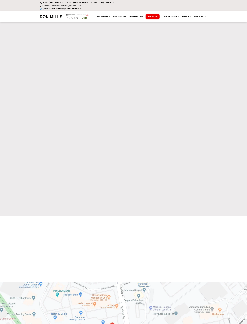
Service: (102, 2)
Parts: (77, 2)
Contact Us (199, 16)
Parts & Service (170, 16)
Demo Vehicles (119, 16)
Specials (152, 16)
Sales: (53, 2)
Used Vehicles (136, 16)
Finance (185, 16)
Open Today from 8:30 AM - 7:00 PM (61, 8)
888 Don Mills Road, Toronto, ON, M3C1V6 (61, 5)
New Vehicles (102, 16)
